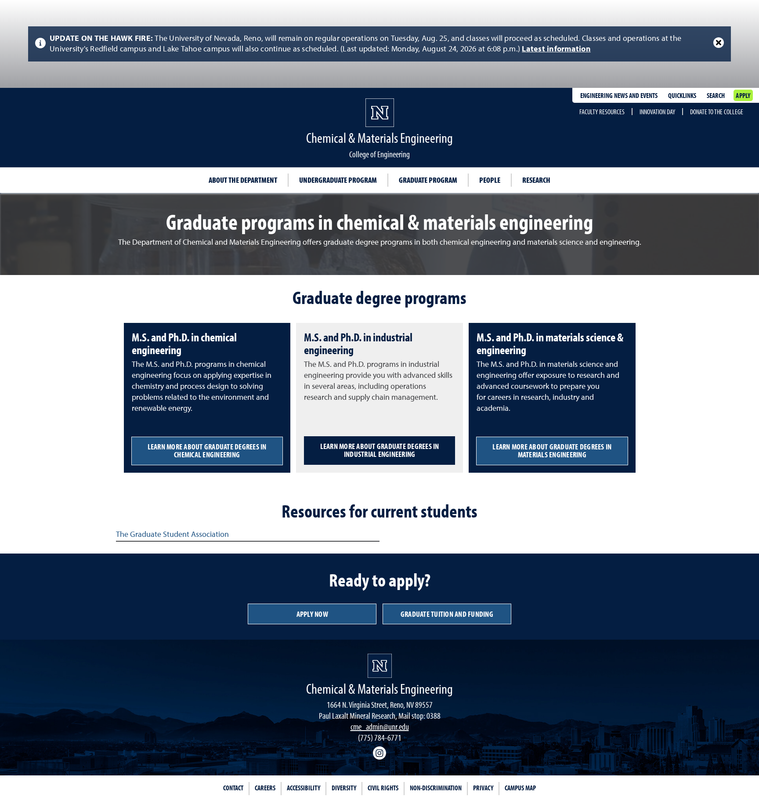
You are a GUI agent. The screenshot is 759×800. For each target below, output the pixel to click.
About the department (243, 180)
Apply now (312, 614)
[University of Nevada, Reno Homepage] (380, 666)
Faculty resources (602, 111)
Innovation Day (657, 111)
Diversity (344, 787)
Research (536, 180)
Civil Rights (383, 787)
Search (716, 95)
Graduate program (428, 180)
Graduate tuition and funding (447, 614)
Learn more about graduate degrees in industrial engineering (379, 450)
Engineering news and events (619, 95)
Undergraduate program (338, 180)
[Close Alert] (718, 42)
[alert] (379, 44)
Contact (233, 787)
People (489, 180)
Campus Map (520, 787)
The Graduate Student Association (172, 535)
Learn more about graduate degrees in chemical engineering (207, 451)
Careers (265, 787)
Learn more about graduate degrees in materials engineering (551, 451)
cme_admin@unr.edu (380, 726)
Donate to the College (716, 111)
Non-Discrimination (436, 787)
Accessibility (303, 787)
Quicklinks (682, 95)
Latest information (556, 49)
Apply (743, 95)
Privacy (483, 787)
